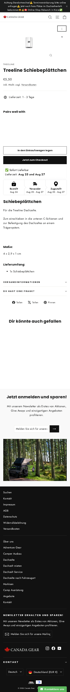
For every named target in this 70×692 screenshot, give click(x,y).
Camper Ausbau (12, 554)
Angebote (8, 596)
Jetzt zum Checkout (35, 160)
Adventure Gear (12, 547)
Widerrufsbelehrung (14, 523)
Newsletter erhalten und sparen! (33, 615)
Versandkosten (29, 84)
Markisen (8, 584)
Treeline (9, 64)
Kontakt (7, 498)
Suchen (7, 492)
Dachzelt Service (13, 572)
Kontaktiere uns (53, 689)
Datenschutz (10, 516)
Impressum (9, 504)
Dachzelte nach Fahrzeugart (19, 578)
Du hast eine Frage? (19, 291)
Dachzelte (9, 560)
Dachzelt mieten (12, 566)
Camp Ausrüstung (13, 590)
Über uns (8, 541)
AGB (5, 510)
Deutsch (12, 672)
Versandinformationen (21, 282)
